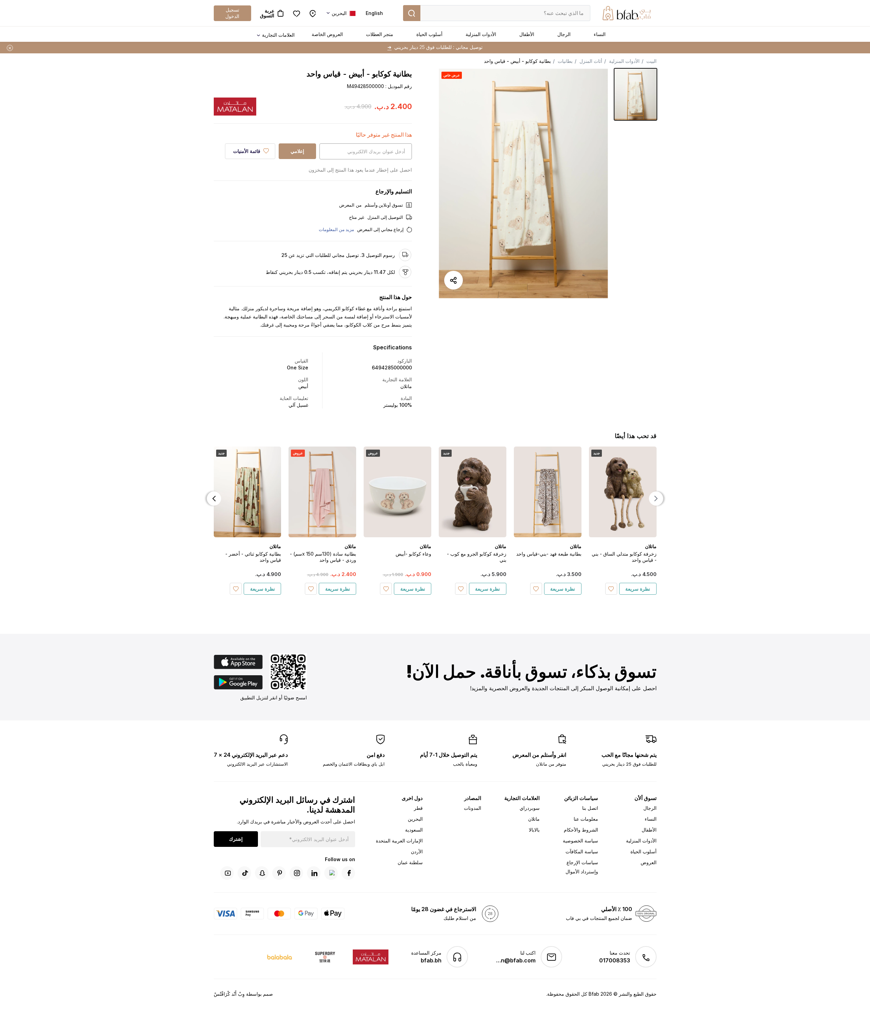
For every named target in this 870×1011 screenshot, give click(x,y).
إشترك (236, 839)
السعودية (414, 830)
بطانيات (565, 61)
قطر (418, 808)
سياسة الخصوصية (580, 840)
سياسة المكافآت (582, 851)
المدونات (472, 808)
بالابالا (534, 830)
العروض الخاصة (327, 34)
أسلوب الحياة (429, 34)
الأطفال (526, 34)
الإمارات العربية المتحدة (399, 840)
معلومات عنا (586, 819)
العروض (649, 862)
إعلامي (297, 151)
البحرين (415, 819)
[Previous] (656, 498)
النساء (600, 34)
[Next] (214, 498)
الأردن (417, 851)
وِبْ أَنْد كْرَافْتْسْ (229, 994)
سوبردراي (530, 808)
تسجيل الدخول (232, 13)
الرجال (564, 34)
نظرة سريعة (637, 589)
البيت (651, 61)
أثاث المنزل (590, 61)
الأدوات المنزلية (481, 34)
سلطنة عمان (410, 862)
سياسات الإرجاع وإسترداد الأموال (582, 866)
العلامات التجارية (278, 35)
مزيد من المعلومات (336, 229)
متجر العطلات (379, 34)
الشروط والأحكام (581, 830)
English (374, 13)
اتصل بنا (590, 808)
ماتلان (534, 819)
